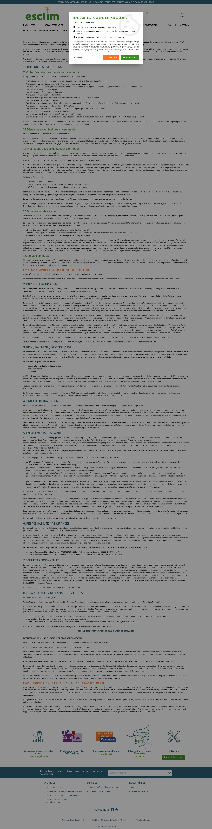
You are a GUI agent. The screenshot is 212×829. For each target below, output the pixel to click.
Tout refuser (112, 57)
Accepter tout (131, 57)
